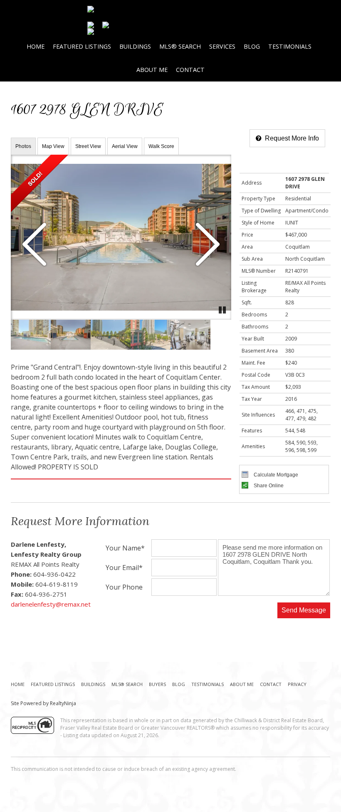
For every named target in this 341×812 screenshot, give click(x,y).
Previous (34, 245)
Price (247, 234)
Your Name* (125, 549)
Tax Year (252, 398)
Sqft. (247, 302)
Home (35, 46)
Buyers (157, 684)
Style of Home (258, 222)
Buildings (135, 46)
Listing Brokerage (254, 286)
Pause (223, 309)
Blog (252, 46)
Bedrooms (254, 314)
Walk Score (161, 146)
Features (252, 430)
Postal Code (256, 374)
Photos (23, 146)
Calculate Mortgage (275, 475)
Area (247, 246)
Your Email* (124, 568)
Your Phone (124, 588)
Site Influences (258, 414)
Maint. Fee (253, 362)
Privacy (297, 684)
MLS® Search (180, 46)
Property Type (258, 198)
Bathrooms (255, 326)
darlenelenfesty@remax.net (51, 604)
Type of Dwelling (261, 210)
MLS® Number (259, 270)
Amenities (253, 446)
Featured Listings (82, 46)
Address (252, 182)
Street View (88, 146)
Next (207, 245)
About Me (152, 70)
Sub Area (252, 258)
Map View (53, 146)
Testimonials (289, 46)
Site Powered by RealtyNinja (43, 703)
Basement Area (260, 350)
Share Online (268, 486)
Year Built (253, 338)
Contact (190, 70)
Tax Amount (256, 386)
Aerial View (125, 146)
